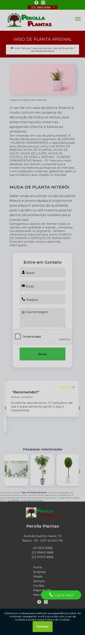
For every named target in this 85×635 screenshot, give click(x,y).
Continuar (43, 626)
